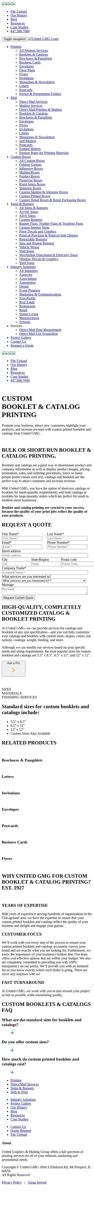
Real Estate (27, 302)
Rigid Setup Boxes (32, 184)
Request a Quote (21, 345)
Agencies (25, 275)
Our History (18, 15)
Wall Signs (26, 251)
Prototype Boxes (30, 180)
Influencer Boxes (31, 168)
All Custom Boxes (32, 161)
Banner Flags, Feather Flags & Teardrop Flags (51, 223)
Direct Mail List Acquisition (38, 334)
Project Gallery (20, 337)
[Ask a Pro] (13, 671)
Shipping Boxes (30, 188)
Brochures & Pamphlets (35, 58)
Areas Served (37, 1182)
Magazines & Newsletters (37, 82)
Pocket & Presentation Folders (40, 94)
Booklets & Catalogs (33, 54)
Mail (13, 98)
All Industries (28, 271)
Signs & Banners (22, 204)
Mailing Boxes (29, 172)
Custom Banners (30, 220)
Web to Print (19, 1092)
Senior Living (28, 314)
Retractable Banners (33, 239)
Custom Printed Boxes (34, 196)
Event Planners (29, 290)
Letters (24, 86)
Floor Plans (27, 70)
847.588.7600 (20, 31)
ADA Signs (27, 216)
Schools (24, 322)
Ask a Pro (13, 663)
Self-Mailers (27, 141)
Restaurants (27, 306)
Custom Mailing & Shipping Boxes (43, 192)
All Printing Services (33, 50)
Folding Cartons (30, 164)
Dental (23, 286)
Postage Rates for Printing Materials (44, 153)
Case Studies (19, 27)
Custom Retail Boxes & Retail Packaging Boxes (52, 200)
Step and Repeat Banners (36, 243)
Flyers (23, 74)
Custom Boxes (20, 157)
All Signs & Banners (33, 208)
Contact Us (18, 341)
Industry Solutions (23, 267)
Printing (15, 46)
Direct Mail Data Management (40, 330)
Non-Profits (27, 298)
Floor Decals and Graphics (37, 231)
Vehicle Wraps (29, 247)
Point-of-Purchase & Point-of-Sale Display (48, 235)
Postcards (25, 90)
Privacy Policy (12, 1182)
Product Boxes (29, 176)
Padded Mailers (30, 149)
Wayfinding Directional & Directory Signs (48, 255)
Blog (13, 19)
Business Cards (29, 62)
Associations (28, 278)
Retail (23, 310)
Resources (17, 23)
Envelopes (26, 66)
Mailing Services (30, 105)
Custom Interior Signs (34, 227)
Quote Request (20, 1130)
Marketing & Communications (40, 294)
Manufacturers (29, 318)
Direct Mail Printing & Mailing (40, 109)
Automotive (27, 282)
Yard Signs (26, 263)
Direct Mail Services (33, 102)
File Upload (18, 11)
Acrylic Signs (28, 212)
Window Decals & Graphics (38, 259)
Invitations (26, 78)
